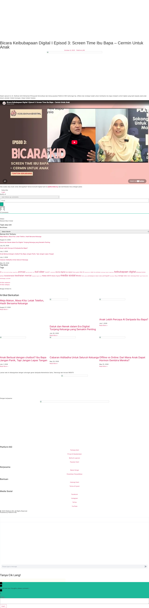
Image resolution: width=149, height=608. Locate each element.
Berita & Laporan (74, 458)
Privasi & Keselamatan (74, 454)
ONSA (83, 276)
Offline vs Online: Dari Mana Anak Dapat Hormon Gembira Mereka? (122, 359)
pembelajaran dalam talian (95, 276)
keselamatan (9, 276)
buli (33, 272)
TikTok (74, 502)
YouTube (74, 506)
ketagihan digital (35, 276)
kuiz (40, 276)
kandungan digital (105, 272)
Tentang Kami (74, 450)
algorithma (15, 272)
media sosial (68, 275)
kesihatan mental (23, 275)
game (77, 272)
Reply (2, 597)
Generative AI (87, 272)
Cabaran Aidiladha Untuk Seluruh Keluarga (14, 260)
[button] (0, 291)
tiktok (137, 276)
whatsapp (2, 278)
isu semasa (97, 272)
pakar (86, 276)
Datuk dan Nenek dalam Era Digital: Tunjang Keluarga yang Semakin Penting (25, 242)
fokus (74, 272)
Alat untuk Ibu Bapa (8, 272)
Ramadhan (112, 276)
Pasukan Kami (74, 462)
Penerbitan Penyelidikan (74, 474)
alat (3, 272)
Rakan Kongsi (74, 470)
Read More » (4, 309)
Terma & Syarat (74, 486)
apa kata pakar (29, 272)
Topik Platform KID (144, 276)
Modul (78, 276)
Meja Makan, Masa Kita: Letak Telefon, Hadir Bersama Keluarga (20, 236)
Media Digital (55, 276)
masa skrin (46, 276)
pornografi (106, 276)
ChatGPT (47, 272)
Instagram (74, 498)
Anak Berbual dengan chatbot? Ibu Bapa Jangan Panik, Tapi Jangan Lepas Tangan (27, 254)
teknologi (133, 276)
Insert (3, 606)
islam (92, 272)
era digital (69, 272)
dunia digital (60, 272)
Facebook (74, 494)
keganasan (111, 272)
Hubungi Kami (74, 482)
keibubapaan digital (125, 271)
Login (3, 192)
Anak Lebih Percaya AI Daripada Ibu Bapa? (14, 248)
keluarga (138, 272)
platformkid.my (53, 187)
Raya (116, 276)
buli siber (39, 271)
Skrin (129, 276)
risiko (125, 276)
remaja (120, 276)
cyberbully (52, 272)
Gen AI (82, 272)
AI (0, 272)
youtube (8, 278)
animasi (21, 272)
